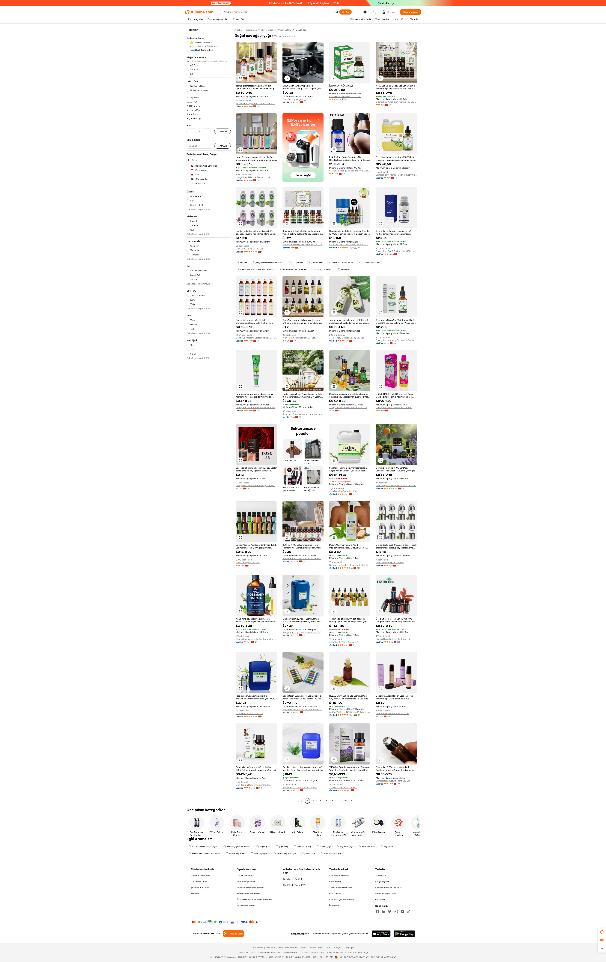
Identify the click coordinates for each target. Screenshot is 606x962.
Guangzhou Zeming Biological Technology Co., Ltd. (349, 565)
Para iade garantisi (246, 881)
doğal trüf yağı (346, 846)
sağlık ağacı (265, 846)
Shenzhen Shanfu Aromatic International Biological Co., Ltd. (303, 414)
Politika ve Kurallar (246, 905)
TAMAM (222, 131)
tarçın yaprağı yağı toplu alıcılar (270, 262)
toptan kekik (317, 262)
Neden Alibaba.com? (201, 875)
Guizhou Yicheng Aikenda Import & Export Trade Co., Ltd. (349, 170)
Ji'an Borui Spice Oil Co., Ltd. (249, 248)
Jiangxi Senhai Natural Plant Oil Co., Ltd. (301, 558)
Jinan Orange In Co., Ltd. (248, 562)
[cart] (375, 12)
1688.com (270, 947)
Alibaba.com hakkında (202, 869)
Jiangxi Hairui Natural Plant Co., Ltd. (253, 177)
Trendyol (336, 947)
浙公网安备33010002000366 (354, 957)
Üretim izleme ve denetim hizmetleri (254, 899)
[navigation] (209, 416)
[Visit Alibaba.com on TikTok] (409, 911)
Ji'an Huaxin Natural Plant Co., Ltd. (299, 337)
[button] (336, 12)
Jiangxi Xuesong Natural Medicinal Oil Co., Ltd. (303, 632)
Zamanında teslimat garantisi (251, 887)
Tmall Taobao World (287, 947)
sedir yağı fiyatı (260, 853)
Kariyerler (195, 893)
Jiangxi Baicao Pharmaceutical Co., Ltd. (348, 407)
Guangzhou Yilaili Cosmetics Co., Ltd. (394, 407)
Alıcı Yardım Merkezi (339, 875)
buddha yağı (325, 846)
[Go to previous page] (301, 801)
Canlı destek (335, 881)
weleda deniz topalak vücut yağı (206, 853)
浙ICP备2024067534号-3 (383, 957)
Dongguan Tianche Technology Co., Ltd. (255, 485)
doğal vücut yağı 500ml (343, 262)
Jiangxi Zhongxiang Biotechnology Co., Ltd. (256, 337)
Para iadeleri (335, 893)
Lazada (303, 947)
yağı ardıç (283, 846)
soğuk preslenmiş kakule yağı (294, 269)
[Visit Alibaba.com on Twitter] (390, 911)
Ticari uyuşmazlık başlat (340, 887)
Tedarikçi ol (380, 875)
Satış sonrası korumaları (248, 893)
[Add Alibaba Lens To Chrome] (233, 933)
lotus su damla (368, 846)
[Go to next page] (351, 801)
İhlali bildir (334, 905)
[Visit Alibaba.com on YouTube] (402, 911)
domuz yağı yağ (304, 846)
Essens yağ (298, 262)
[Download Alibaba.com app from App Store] (381, 933)
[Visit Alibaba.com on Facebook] (377, 911)
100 (345, 801)
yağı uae (243, 262)
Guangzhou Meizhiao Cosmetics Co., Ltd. (302, 244)
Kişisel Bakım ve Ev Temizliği (259, 30)
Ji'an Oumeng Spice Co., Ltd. (390, 562)
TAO (328, 947)
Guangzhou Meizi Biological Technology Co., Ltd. (256, 639)
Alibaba (238, 30)
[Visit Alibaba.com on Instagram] (396, 911)
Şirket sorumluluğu (200, 887)
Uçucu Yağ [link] (301, 30)
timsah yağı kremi (237, 853)
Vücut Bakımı (284, 30)
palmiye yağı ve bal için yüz (238, 846)
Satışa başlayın (382, 881)
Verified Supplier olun (385, 893)
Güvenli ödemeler (245, 875)
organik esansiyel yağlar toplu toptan (256, 269)
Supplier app (298, 933)
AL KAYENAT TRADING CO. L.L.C (345, 96)
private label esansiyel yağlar (204, 846)
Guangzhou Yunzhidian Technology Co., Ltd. (396, 102)
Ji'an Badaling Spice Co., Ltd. (343, 491)
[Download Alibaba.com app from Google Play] (404, 933)
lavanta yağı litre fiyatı (286, 853)
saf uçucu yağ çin (324, 269)
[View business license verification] (331, 957)
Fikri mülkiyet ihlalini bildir (341, 899)
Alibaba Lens (207, 933)
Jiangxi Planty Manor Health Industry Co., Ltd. (396, 175)
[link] (602, 932)
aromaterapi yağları (333, 853)
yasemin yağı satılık (371, 262)
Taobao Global (316, 947)
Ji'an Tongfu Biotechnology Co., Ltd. (346, 337)
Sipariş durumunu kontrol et (388, 887)
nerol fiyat (345, 269)
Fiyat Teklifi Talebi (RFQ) (294, 885)
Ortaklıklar (380, 899)
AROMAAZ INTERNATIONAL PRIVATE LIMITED (349, 244)
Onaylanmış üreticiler (293, 879)
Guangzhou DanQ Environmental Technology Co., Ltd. (396, 251)
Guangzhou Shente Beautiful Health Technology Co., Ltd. (256, 407)
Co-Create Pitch (199, 881)
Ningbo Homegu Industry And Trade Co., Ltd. (256, 103)
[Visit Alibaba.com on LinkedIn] (383, 911)
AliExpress (258, 947)
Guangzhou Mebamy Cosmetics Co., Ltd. (396, 340)
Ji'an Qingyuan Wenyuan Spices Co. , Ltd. (396, 485)
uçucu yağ (310, 853)
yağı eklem (388, 846)
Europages (349, 947)
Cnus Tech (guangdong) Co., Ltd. (298, 99)
